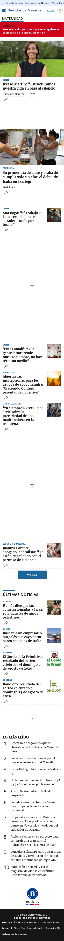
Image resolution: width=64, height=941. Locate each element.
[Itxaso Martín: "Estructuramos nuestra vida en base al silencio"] (32, 59)
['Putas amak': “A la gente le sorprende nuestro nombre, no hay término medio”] (54, 351)
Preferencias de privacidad (14, 934)
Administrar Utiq (53, 928)
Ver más (32, 575)
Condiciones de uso (50, 922)
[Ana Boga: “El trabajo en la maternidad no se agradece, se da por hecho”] (54, 215)
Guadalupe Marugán (14, 94)
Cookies (5, 928)
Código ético (19, 928)
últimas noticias (20, 594)
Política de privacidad (26, 922)
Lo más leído (16, 737)
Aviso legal (7, 922)
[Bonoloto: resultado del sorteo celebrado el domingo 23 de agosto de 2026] (54, 686)
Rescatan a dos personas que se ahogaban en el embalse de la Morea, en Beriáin (31, 31)
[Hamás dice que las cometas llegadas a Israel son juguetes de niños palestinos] (54, 607)
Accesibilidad (35, 928)
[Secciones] (4, 10)
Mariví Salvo (9, 187)
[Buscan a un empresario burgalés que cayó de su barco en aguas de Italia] (54, 635)
